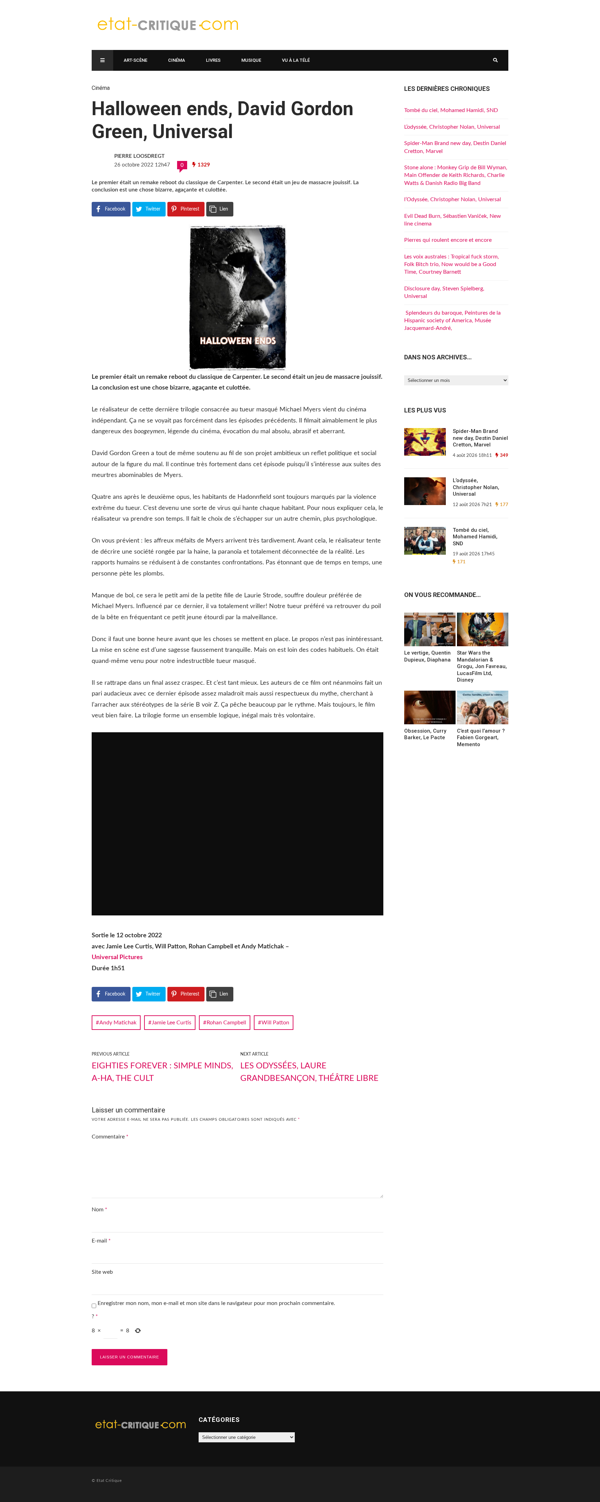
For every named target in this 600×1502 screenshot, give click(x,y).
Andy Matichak (117, 1022)
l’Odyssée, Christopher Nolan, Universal (452, 199)
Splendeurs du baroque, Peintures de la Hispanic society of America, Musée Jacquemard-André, (452, 320)
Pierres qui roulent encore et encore (448, 240)
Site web (102, 1272)
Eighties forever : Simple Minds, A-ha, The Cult (162, 1072)
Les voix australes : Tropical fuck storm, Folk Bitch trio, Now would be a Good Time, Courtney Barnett (451, 264)
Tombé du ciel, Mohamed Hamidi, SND (451, 110)
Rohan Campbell (226, 1022)
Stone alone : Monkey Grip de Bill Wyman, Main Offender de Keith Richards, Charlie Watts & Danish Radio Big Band (455, 175)
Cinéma (176, 60)
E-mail (101, 1241)
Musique (251, 60)
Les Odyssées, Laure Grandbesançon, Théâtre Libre (309, 1072)
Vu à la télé (296, 60)
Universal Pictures (117, 957)
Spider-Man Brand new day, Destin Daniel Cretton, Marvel (480, 438)
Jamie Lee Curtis (171, 1022)
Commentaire (110, 1137)
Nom (99, 1209)
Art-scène (135, 60)
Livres (213, 60)
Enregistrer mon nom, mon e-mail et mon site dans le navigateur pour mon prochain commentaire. (216, 1303)
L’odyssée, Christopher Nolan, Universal (452, 127)
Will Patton (275, 1022)
